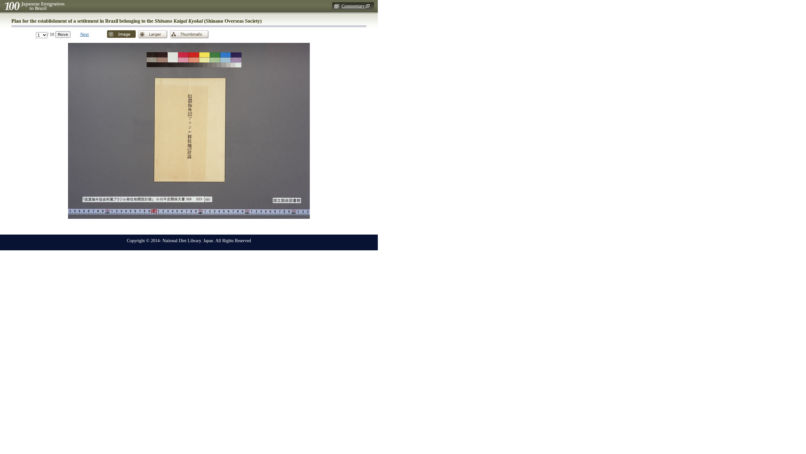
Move (63, 34)
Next (84, 34)
